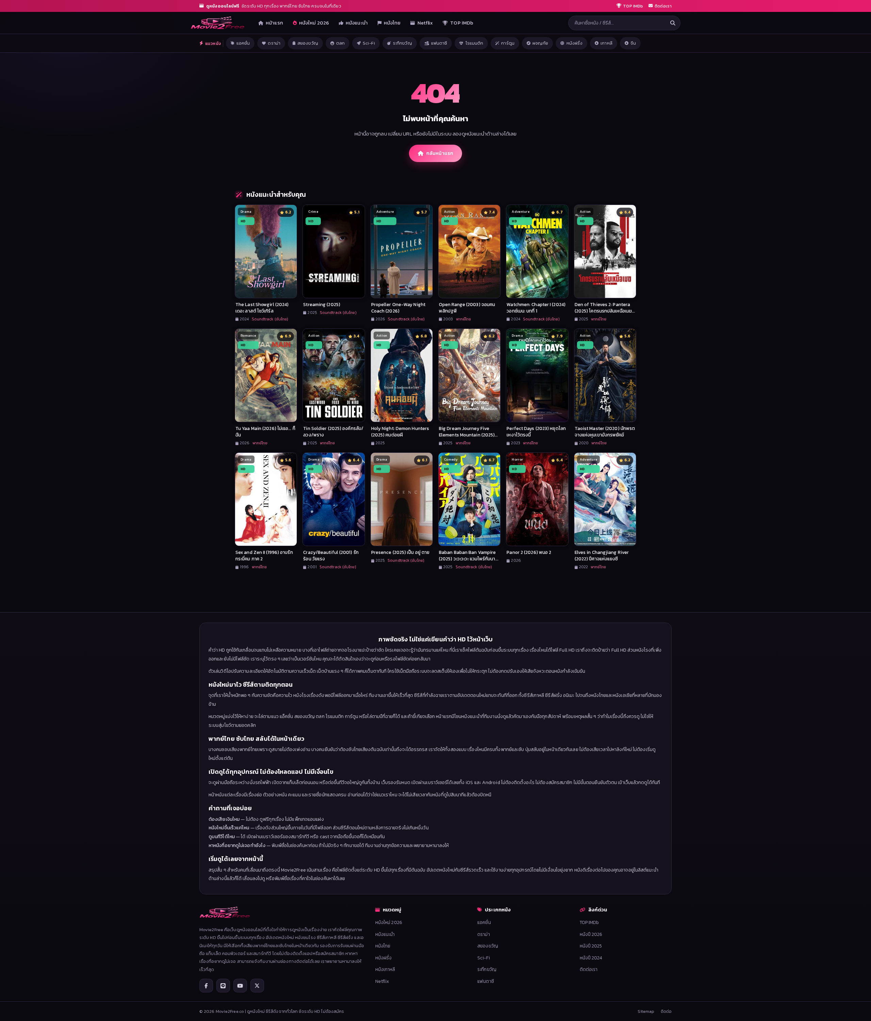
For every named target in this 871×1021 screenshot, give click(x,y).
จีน (633, 43)
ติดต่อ (666, 1011)
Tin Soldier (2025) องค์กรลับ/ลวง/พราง (333, 431)
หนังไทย (392, 23)
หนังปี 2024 (591, 957)
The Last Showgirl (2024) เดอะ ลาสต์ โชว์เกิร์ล (262, 307)
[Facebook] (206, 985)
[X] (257, 985)
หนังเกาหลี (385, 969)
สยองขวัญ (307, 43)
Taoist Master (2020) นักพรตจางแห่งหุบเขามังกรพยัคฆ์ (605, 431)
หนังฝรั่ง (574, 43)
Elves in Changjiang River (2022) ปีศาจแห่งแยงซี (602, 555)
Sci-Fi (369, 43)
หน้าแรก (274, 23)
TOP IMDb (461, 23)
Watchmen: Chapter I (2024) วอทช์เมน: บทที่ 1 (536, 307)
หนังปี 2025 (591, 945)
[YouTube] (240, 985)
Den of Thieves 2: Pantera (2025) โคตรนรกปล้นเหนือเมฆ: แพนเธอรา (604, 311)
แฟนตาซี (439, 43)
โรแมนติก (474, 43)
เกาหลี (606, 43)
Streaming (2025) (321, 304)
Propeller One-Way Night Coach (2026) (398, 307)
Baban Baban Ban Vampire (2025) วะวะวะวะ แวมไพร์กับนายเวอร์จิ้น (468, 559)
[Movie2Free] (218, 22)
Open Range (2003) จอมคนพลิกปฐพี (467, 307)
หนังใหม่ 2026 (314, 23)
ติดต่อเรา (589, 969)
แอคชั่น (243, 43)
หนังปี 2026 (591, 934)
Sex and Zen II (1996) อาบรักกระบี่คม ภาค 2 (264, 555)
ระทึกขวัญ (402, 43)
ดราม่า (274, 43)
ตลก (340, 43)
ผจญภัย (540, 43)
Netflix (425, 23)
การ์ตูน (507, 43)
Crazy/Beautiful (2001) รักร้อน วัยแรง (331, 555)
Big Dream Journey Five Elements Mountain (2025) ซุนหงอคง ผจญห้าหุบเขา (467, 435)
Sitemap (646, 1011)
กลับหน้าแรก (439, 153)
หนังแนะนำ (357, 23)
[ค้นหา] (672, 23)
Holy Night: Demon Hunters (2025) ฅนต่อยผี (400, 431)
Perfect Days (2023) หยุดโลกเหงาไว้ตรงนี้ (536, 431)
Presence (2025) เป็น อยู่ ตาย (400, 552)
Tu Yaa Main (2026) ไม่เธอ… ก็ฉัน (265, 431)
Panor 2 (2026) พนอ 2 (529, 552)
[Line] (223, 985)
